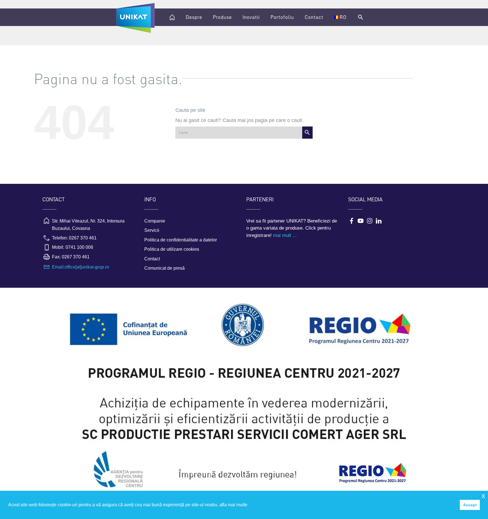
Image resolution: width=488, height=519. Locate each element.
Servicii (151, 230)
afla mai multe (233, 504)
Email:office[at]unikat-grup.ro (80, 267)
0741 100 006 (79, 247)
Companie (154, 221)
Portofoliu (282, 17)
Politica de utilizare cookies (171, 249)
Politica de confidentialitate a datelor (180, 239)
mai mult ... (285, 235)
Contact (314, 17)
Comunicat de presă (164, 268)
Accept (470, 505)
